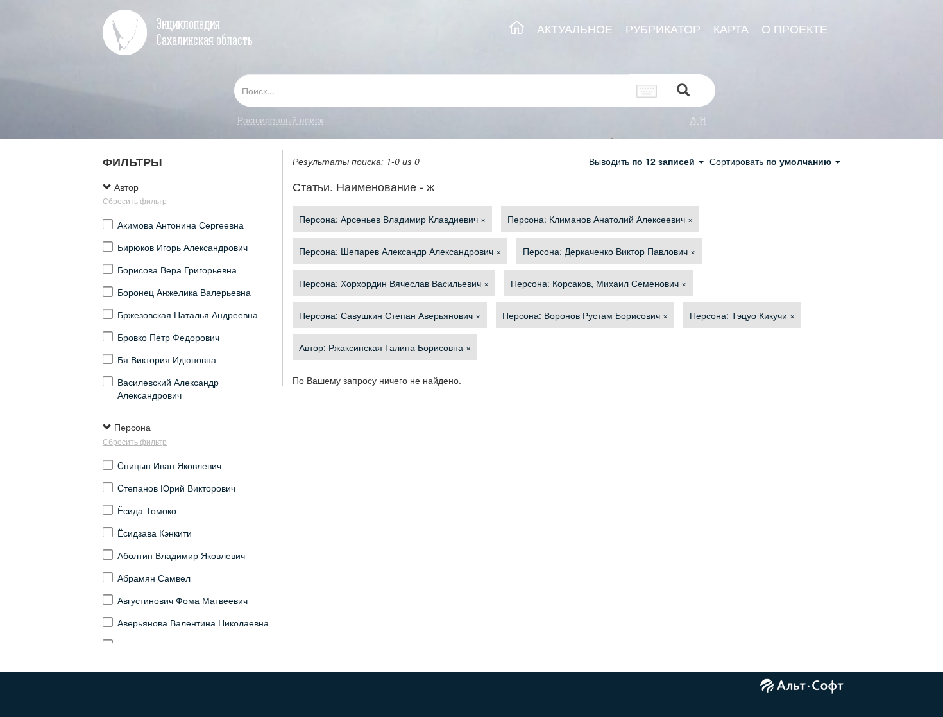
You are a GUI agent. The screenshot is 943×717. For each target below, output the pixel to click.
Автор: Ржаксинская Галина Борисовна (385, 347)
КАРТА (731, 29)
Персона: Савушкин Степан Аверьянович (389, 315)
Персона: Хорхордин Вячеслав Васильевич (394, 283)
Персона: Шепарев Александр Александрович (400, 251)
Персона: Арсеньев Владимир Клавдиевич (392, 218)
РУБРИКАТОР (663, 29)
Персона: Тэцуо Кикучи (742, 315)
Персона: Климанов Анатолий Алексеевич (600, 218)
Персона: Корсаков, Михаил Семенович (598, 283)
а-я (698, 119)
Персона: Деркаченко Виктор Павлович (609, 251)
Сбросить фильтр (135, 200)
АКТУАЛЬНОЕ (575, 29)
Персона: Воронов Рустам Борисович (585, 315)
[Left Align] (683, 91)
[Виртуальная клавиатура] (647, 90)
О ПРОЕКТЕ (794, 29)
